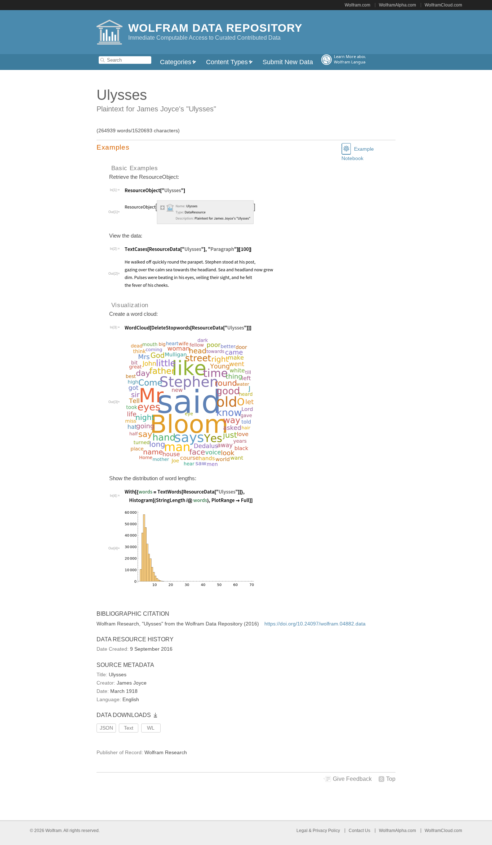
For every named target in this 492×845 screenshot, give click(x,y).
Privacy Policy (326, 830)
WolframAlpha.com (397, 5)
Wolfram (53, 830)
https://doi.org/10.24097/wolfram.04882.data (315, 624)
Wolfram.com (357, 5)
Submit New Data (288, 62)
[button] (246, 147)
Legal (302, 830)
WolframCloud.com (443, 5)
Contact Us (359, 830)
